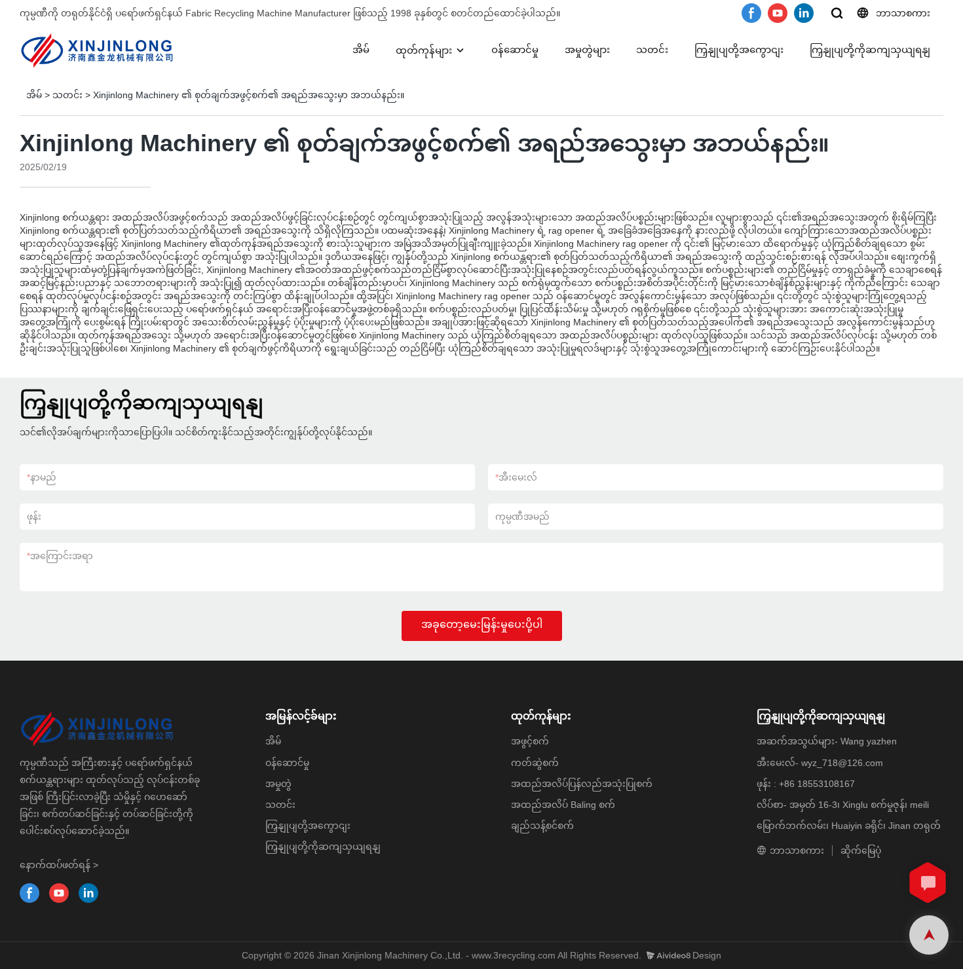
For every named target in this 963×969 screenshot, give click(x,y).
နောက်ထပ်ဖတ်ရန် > (59, 865)
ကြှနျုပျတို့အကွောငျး (739, 49)
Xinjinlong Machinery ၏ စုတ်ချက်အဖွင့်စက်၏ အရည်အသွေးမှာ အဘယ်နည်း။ (248, 95)
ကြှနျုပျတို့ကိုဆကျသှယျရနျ (870, 49)
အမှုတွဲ (278, 783)
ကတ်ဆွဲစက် (535, 763)
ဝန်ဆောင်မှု (514, 49)
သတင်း (652, 49)
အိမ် (360, 49)
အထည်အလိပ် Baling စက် (563, 804)
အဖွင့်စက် (530, 741)
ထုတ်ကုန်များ (424, 50)
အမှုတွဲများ (587, 49)
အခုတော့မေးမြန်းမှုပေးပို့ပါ (481, 624)
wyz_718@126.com (842, 763)
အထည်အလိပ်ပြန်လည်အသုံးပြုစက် (581, 783)
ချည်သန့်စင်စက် (542, 825)
